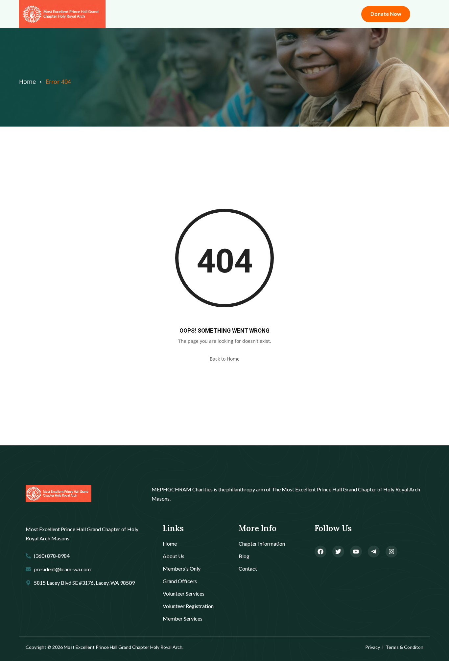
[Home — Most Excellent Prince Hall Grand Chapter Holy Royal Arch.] (58, 494)
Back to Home (225, 359)
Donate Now (385, 14)
